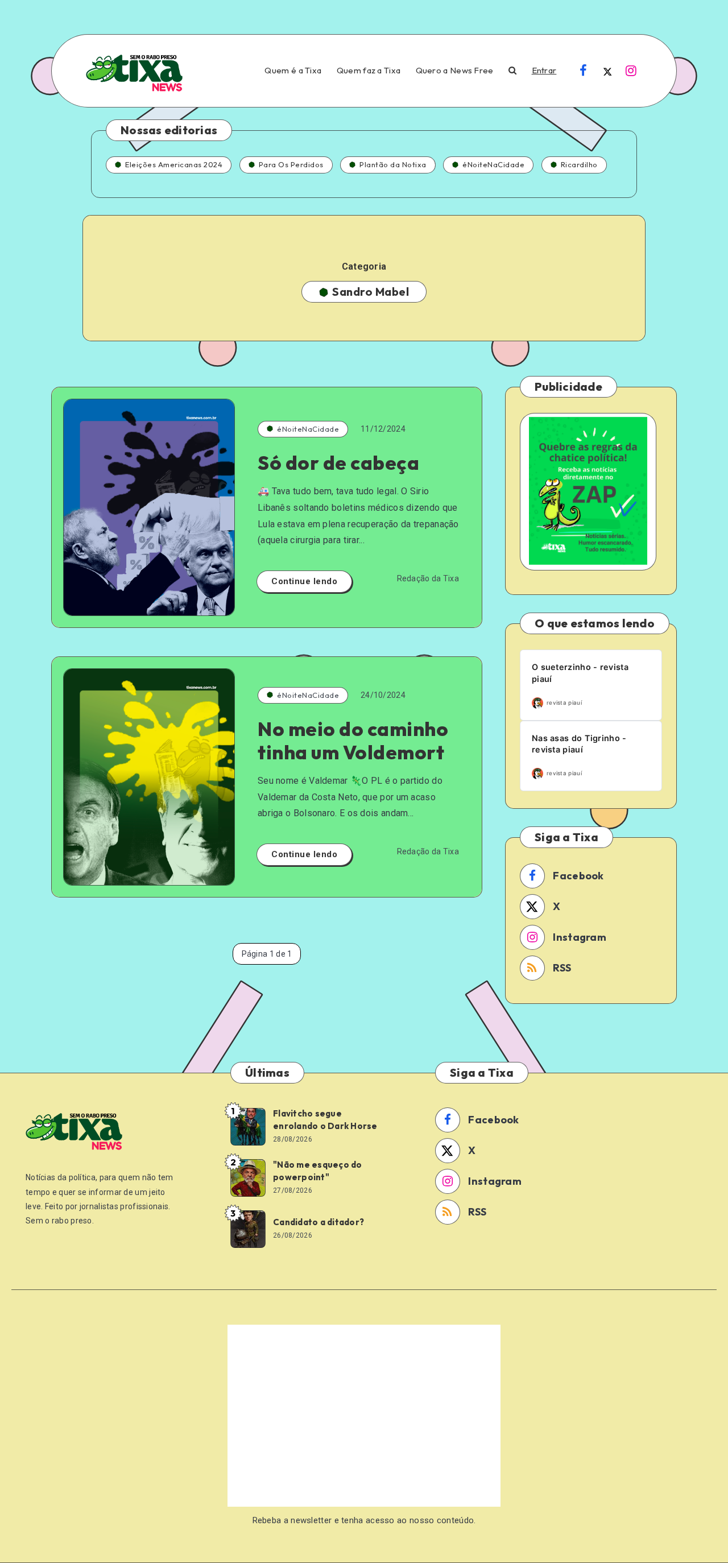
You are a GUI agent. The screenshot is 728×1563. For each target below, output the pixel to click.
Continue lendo (304, 581)
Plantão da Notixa (393, 164)
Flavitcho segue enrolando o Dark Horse (325, 1119)
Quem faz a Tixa (369, 70)
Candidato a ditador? (318, 1222)
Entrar (544, 70)
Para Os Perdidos (291, 164)
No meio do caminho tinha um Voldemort (353, 740)
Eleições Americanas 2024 (173, 164)
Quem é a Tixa (292, 70)
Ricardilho (579, 164)
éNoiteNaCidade (493, 164)
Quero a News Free (455, 70)
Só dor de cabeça (338, 462)
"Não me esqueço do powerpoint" (317, 1170)
